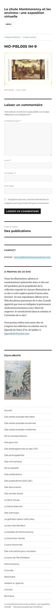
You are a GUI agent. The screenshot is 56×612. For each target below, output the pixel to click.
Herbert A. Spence (13, 583)
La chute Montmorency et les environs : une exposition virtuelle (27, 12)
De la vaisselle (11, 468)
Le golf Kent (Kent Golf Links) (19, 519)
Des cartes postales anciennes (20, 423)
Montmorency (11, 564)
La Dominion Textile (14, 538)
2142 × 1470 (21, 90)
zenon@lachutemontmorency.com (32, 257)
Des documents (12, 487)
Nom (7, 160)
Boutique (9, 596)
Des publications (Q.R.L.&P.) (18, 481)
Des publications (13, 474)
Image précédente (12, 37)
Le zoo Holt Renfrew (14, 525)
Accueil (8, 410)
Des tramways (11, 513)
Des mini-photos (13, 461)
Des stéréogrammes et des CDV (21, 449)
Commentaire (12, 121)
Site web (9, 186)
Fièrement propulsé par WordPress (27, 607)
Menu (8, 24)
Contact (8, 589)
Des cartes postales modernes (20, 429)
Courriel (10, 173)
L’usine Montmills (13, 545)
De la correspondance (15, 436)
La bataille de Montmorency (18, 532)
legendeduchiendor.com (16, 333)
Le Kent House (12, 500)
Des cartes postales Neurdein (19, 417)
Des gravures (11, 442)
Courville (8, 570)
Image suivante (29, 37)
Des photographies (14, 455)
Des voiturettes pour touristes (20, 551)
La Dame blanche (13, 506)
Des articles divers (13, 493)
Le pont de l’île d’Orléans (17, 557)
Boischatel (9, 577)
